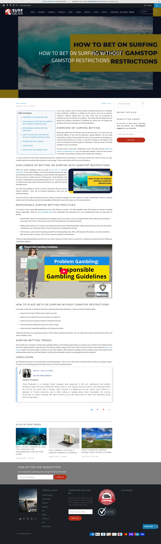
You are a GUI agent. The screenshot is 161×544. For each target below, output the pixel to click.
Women (41, 12)
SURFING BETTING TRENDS (33, 141)
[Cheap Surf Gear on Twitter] (4, 5)
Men (32, 12)
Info (43, 522)
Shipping (45, 507)
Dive (71, 12)
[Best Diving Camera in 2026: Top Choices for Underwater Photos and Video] (31, 436)
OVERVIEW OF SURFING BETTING (35, 117)
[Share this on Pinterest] (103, 410)
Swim (78, 12)
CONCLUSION (28, 145)
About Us (45, 503)
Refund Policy (46, 526)
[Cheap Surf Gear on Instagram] (14, 5)
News (131, 12)
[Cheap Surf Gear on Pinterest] (10, 5)
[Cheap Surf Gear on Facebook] (7, 5)
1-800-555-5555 (25, 5)
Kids (96, 12)
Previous (103, 103)
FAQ (43, 511)
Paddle (61, 12)
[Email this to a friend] (109, 410)
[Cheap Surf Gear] (14, 12)
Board (52, 12)
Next (109, 103)
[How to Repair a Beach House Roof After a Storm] (97, 438)
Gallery (44, 514)
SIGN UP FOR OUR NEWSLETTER (35, 150)
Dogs (104, 12)
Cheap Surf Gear (26, 533)
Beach (88, 12)
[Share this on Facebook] (97, 410)
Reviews (124, 12)
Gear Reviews (46, 499)
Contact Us (45, 518)
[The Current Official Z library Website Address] (64, 438)
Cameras (114, 12)
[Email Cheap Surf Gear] (17, 5)
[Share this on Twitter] (91, 410)
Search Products (47, 495)
